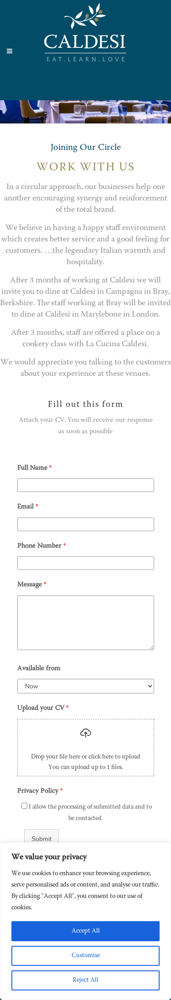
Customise (86, 956)
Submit (41, 838)
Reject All (85, 980)
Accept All (86, 931)
